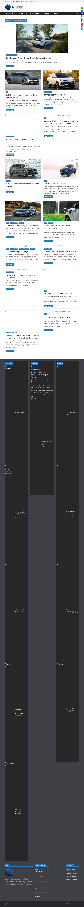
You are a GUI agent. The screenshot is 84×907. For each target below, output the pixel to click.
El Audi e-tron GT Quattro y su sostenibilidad (22, 226)
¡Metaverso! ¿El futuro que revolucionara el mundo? (71, 710)
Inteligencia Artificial (35, 369)
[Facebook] (82, 10)
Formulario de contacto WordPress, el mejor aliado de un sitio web (20, 512)
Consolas (38, 885)
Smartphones (38, 13)
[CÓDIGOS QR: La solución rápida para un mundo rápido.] (35, 445)
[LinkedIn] (82, 13)
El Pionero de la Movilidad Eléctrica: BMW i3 (60, 252)
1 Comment (18, 517)
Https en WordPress (19, 809)
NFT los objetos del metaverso (70, 512)
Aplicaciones (47, 13)
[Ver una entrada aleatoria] (77, 13)
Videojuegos (22, 13)
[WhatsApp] (82, 8)
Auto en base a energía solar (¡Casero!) (58, 317)
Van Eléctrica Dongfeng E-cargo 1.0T (19, 252)
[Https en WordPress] (9, 811)
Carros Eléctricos (48, 92)
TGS (6, 92)
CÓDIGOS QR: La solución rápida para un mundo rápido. (46, 443)
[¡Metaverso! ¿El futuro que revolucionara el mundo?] (61, 712)
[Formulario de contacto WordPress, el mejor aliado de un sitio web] (9, 514)
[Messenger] (82, 16)
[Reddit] (82, 26)
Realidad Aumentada (41, 874)
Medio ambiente (22, 248)
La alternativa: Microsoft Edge (71, 413)
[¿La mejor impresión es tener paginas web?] (9, 415)
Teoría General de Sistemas (11, 55)
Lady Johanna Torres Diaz (44, 379)
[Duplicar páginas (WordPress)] (9, 712)
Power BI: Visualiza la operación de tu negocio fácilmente (40, 374)
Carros (7, 222)
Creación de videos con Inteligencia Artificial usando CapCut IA (29, 2)
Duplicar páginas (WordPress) (19, 710)
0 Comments (18, 418)
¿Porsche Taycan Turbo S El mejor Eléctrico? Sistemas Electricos (28, 58)
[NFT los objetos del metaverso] (61, 514)
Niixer (7, 13)
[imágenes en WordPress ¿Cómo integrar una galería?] (9, 613)
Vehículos (14, 13)
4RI (45, 118)
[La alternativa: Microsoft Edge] (61, 415)
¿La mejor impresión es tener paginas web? (20, 413)
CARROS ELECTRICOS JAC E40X (55, 95)
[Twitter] (82, 18)
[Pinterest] (82, 21)
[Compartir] (82, 29)
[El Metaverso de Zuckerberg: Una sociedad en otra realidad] (61, 613)
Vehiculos (8, 180)
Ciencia (31, 13)
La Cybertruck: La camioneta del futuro (58, 293)
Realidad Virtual (40, 871)
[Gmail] (82, 24)
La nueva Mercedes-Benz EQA (55, 184)
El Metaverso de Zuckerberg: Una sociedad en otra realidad (72, 611)
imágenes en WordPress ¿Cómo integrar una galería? (20, 611)
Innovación (55, 13)
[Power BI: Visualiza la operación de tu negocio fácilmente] (42, 367)
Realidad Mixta (39, 876)
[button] (9, 13)
